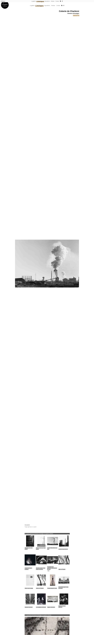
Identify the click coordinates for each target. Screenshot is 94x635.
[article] (30, 543)
